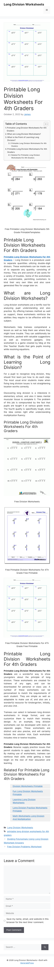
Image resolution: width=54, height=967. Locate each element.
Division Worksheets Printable (28, 786)
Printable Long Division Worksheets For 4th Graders (26, 129)
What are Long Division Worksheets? (24, 134)
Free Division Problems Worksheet (24, 846)
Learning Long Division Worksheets (24, 801)
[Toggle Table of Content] (45, 124)
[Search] (44, 947)
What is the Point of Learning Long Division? (23, 139)
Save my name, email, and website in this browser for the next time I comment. (28, 920)
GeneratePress (27, 963)
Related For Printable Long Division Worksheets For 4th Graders (25, 156)
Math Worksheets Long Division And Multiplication (28, 817)
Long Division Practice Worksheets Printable (30, 809)
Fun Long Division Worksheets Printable (28, 793)
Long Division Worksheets (24, 4)
